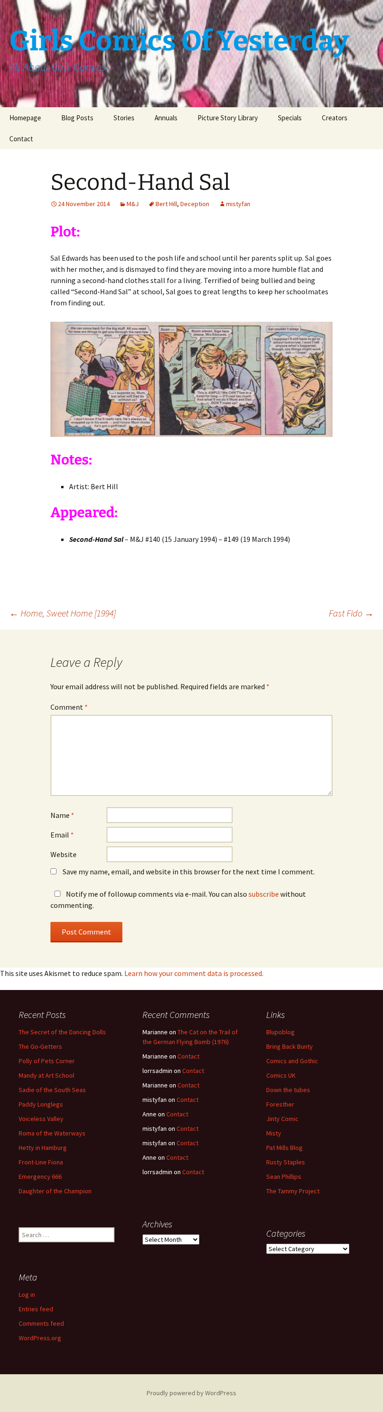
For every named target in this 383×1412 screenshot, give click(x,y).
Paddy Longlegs (41, 1104)
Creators (335, 117)
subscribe (263, 894)
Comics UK (281, 1075)
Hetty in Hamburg (43, 1147)
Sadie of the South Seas (52, 1090)
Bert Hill (166, 204)
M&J (133, 204)
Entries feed (36, 1309)
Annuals (166, 117)
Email (62, 834)
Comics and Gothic (292, 1061)
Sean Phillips (283, 1176)
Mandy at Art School (46, 1075)
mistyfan (238, 204)
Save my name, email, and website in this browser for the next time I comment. (189, 871)
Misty (273, 1133)
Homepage (25, 117)
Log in (27, 1294)
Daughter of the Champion (55, 1191)
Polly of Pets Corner (47, 1061)
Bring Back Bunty (289, 1046)
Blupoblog (280, 1032)
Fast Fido (351, 613)
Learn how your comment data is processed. (193, 973)
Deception (194, 204)
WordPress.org (40, 1338)
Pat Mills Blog (284, 1147)
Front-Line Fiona (41, 1162)
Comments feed (41, 1323)
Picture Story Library (228, 117)
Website (63, 854)
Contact (21, 138)
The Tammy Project (292, 1191)
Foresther (280, 1104)
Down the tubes (288, 1090)
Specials (290, 117)
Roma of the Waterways (52, 1133)
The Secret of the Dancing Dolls (62, 1032)
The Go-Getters (40, 1046)
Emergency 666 (40, 1176)
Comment (69, 707)
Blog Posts (77, 117)
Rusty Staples (285, 1162)
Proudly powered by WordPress (191, 1393)
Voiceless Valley (41, 1118)
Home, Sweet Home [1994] (62, 613)
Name (62, 815)
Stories (124, 117)
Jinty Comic (282, 1118)
